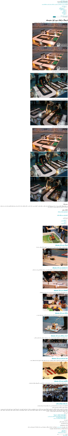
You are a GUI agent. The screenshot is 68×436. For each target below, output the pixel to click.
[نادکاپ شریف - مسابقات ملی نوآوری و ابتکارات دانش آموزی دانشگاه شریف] (55, 4)
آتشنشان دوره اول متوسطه (61, 290)
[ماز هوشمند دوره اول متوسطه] (55, 265)
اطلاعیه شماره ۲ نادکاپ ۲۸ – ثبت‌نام (60, 418)
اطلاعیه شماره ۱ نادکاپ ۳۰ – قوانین (60, 415)
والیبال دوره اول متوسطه (61, 313)
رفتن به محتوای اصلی (64, 0)
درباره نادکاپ (63, 431)
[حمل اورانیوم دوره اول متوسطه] (55, 356)
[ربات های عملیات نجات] (55, 401)
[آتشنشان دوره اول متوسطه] (55, 288)
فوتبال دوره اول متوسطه (61, 245)
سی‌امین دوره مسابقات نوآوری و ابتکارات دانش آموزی (57, 416)
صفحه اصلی (64, 430)
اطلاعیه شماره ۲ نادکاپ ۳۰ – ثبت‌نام (60, 414)
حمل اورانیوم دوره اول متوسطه (60, 358)
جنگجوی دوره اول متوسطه (61, 381)
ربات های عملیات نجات (62, 403)
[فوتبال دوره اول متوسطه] (55, 242)
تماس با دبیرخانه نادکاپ (62, 432)
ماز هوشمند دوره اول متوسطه (60, 267)
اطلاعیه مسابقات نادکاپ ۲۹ (61, 417)
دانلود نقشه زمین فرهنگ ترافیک (62, 215)
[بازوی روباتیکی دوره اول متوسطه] (55, 333)
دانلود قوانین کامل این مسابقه (63, 211)
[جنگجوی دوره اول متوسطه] (55, 378)
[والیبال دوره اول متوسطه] (55, 310)
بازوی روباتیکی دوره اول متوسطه (59, 335)
